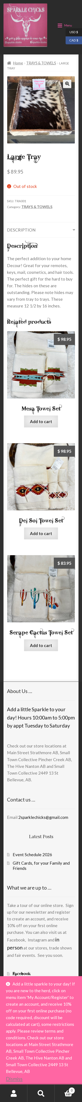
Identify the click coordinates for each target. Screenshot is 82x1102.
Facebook (22, 973)
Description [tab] (21, 229)
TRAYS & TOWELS (41, 63)
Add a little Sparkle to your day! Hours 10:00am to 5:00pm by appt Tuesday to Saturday (41, 717)
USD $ (72, 32)
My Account (13, 1093)
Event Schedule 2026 (32, 854)
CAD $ (72, 40)
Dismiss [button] (14, 1079)
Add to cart (41, 421)
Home (18, 63)
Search (41, 1093)
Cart (64, 1089)
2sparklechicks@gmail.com (43, 817)
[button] (67, 84)
